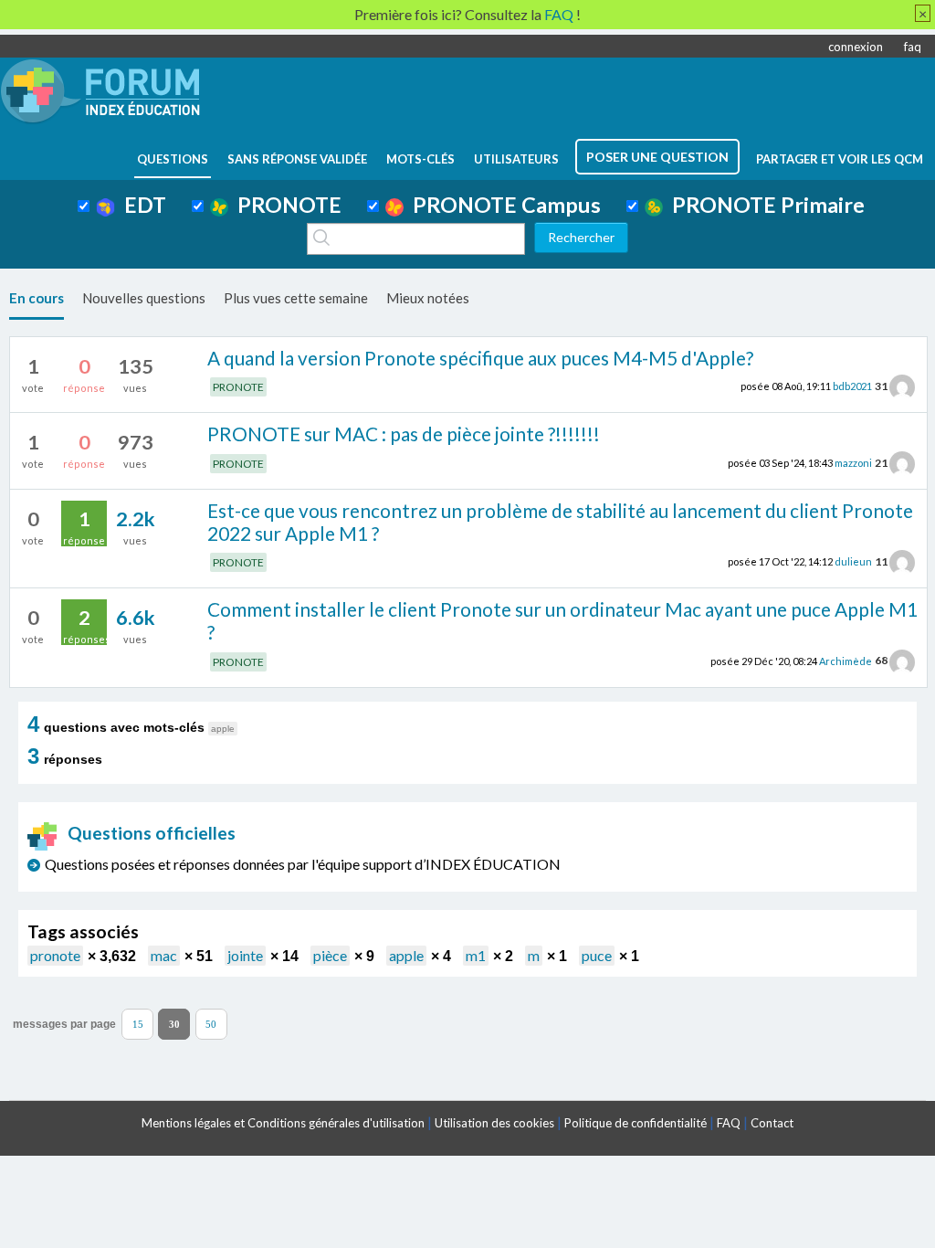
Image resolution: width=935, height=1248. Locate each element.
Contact (772, 1123)
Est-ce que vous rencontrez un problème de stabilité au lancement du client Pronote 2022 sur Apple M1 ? (560, 522)
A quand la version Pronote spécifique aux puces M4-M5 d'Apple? (480, 357)
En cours (36, 298)
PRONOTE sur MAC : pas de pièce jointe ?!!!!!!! (403, 433)
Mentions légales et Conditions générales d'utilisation (283, 1123)
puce (597, 955)
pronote (55, 955)
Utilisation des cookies (494, 1123)
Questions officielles (152, 832)
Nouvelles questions (143, 298)
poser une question (657, 156)
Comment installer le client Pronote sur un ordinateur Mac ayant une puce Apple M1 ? (562, 620)
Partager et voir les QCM (839, 159)
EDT (140, 204)
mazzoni (853, 463)
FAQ (729, 1123)
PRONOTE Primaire (764, 204)
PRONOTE (284, 204)
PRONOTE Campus (502, 204)
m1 (476, 955)
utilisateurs (516, 159)
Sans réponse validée (297, 159)
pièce (330, 955)
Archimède (845, 660)
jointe (245, 955)
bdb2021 (852, 386)
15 (137, 1025)
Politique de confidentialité (635, 1123)
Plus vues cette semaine (296, 298)
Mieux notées (427, 298)
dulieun (853, 561)
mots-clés (420, 159)
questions (172, 159)
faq (912, 46)
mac (164, 955)
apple (406, 955)
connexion (855, 46)
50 (210, 1025)
